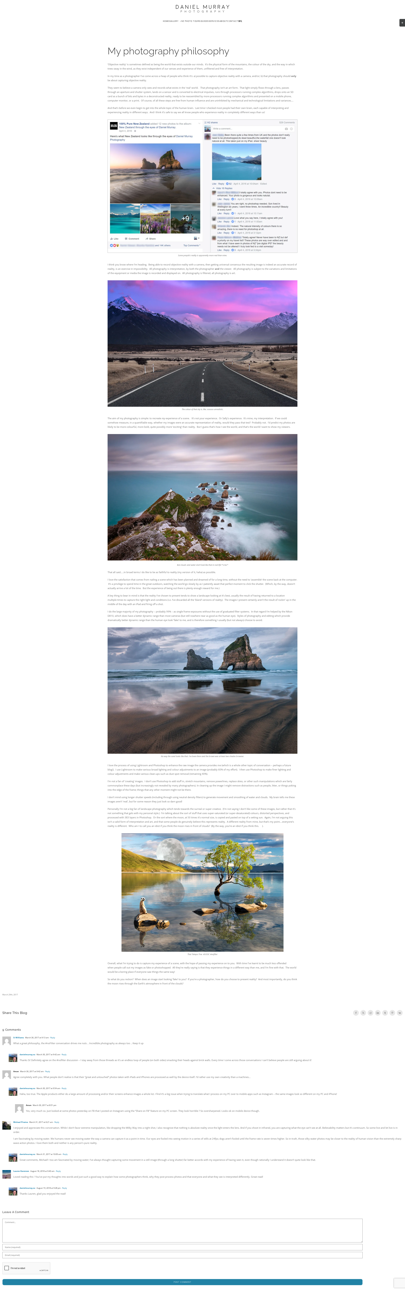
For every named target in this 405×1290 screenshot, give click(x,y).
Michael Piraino (20, 1122)
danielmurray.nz (27, 1054)
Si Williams (18, 1037)
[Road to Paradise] (202, 281)
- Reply (52, 1037)
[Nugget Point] (202, 435)
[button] (241, 21)
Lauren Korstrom (21, 1171)
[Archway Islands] (202, 628)
